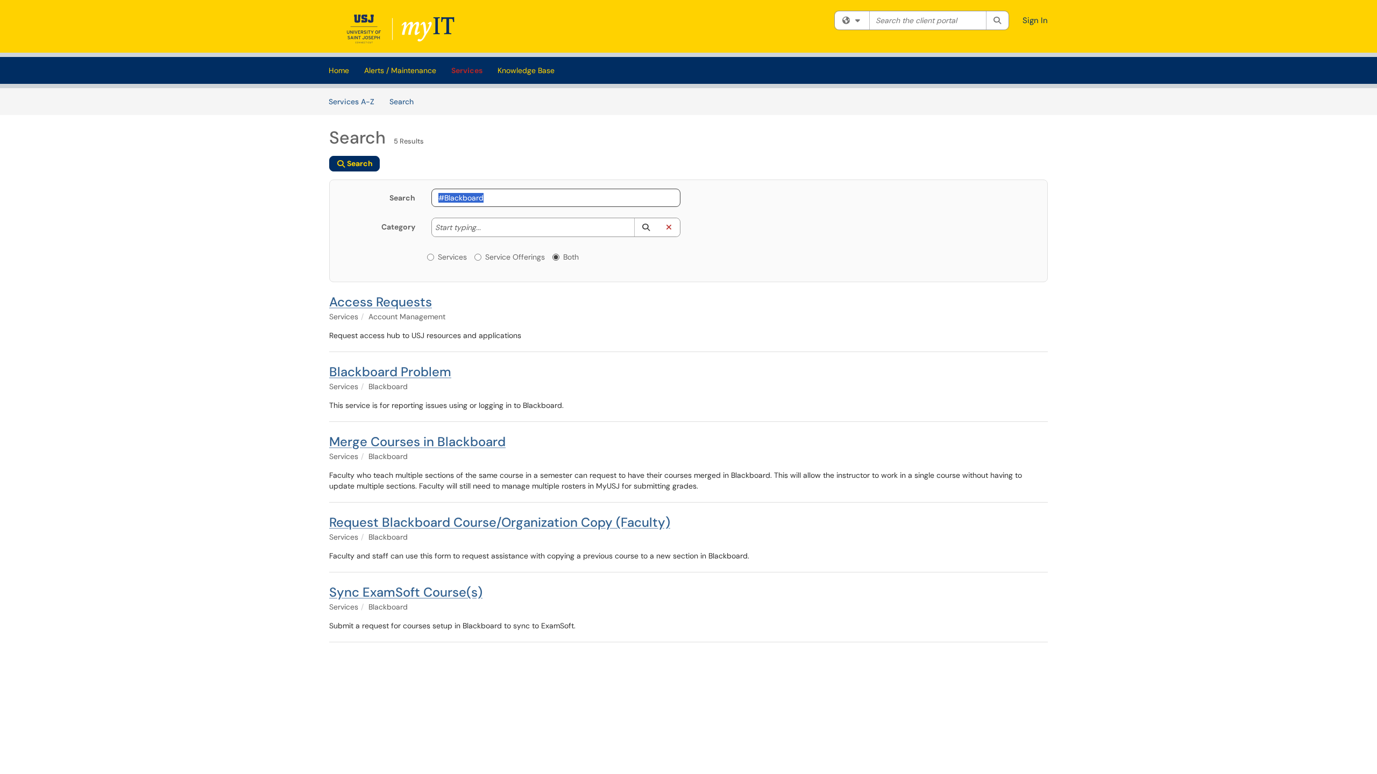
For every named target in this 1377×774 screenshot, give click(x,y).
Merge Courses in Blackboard (417, 441)
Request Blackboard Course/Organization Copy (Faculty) (499, 522)
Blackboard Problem (390, 371)
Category (398, 227)
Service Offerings (515, 257)
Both (571, 257)
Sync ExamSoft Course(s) (405, 592)
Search (405, 101)
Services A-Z (351, 101)
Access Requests (380, 301)
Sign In (1035, 20)
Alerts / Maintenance (400, 70)
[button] (645, 227)
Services (466, 70)
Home (339, 70)
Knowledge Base (526, 70)
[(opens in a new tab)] (403, 29)
